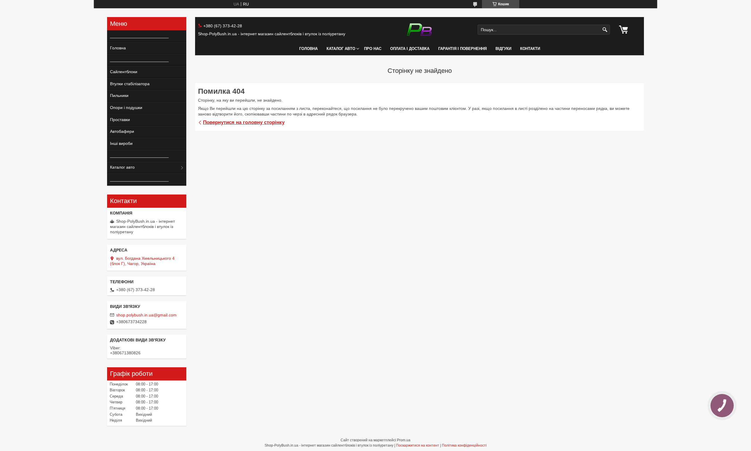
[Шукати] (604, 29)
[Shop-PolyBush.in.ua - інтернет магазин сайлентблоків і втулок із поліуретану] (419, 29)
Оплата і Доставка (409, 48)
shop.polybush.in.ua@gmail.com (146, 315)
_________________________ (137, 35)
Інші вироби (121, 143)
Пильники (119, 95)
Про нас (372, 48)
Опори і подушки (126, 107)
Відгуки (503, 48)
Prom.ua (403, 440)
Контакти (530, 48)
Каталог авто (341, 48)
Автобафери (122, 131)
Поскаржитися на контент (417, 445)
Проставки (120, 119)
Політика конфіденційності (464, 445)
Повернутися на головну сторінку (244, 122)
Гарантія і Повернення (462, 48)
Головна (308, 48)
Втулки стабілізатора (130, 83)
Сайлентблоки (123, 71)
